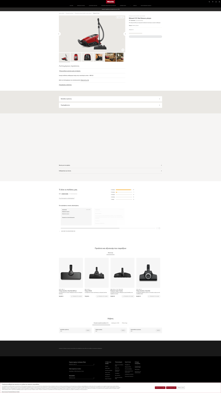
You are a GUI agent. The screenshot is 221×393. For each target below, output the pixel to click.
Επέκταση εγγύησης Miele (118, 378)
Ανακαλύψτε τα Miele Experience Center (76, 371)
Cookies (18, 391)
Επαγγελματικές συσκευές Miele (138, 367)
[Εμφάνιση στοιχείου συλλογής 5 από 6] (110, 57)
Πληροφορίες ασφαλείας (65, 84)
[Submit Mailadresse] (93, 378)
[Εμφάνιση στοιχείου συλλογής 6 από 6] (122, 57)
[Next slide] (125, 34)
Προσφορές (117, 373)
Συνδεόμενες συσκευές (129, 374)
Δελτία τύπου (107, 372)
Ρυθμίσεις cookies (181, 387)
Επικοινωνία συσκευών (129, 376)
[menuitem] (72, 5)
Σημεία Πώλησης (108, 378)
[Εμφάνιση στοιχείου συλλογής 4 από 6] (99, 57)
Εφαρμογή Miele (128, 366)
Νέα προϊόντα (117, 375)
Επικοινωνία (107, 376)
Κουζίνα (71, 5)
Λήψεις (87, 330)
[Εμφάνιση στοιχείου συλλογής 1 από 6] (64, 57)
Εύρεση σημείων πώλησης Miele (77, 362)
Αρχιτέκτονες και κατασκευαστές (138, 372)
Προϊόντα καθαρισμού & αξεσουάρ (108, 5)
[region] (92, 33)
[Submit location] (93, 364)
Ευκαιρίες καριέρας (108, 370)
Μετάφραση (97, 220)
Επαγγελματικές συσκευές (146, 5)
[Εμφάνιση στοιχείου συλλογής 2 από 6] (75, 57)
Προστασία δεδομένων (12, 391)
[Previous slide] (59, 34)
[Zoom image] (123, 50)
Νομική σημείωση (5, 391)
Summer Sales (123, 5)
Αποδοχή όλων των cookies (160, 387)
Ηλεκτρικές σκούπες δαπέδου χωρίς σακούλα (83, 13)
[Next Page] (159, 228)
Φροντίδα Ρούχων (81, 5)
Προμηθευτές (107, 374)
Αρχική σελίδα (61, 13)
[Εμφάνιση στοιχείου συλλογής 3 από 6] (87, 57)
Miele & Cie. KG (85, 80)
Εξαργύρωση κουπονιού (117, 371)
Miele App (124, 323)
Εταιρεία (106, 366)
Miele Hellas (107, 368)
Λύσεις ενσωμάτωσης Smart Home (129, 372)
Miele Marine (137, 369)
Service (135, 5)
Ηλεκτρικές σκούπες (93, 5)
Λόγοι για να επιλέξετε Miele (119, 365)
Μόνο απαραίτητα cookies (171, 387)
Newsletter (72, 375)
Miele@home (127, 364)
